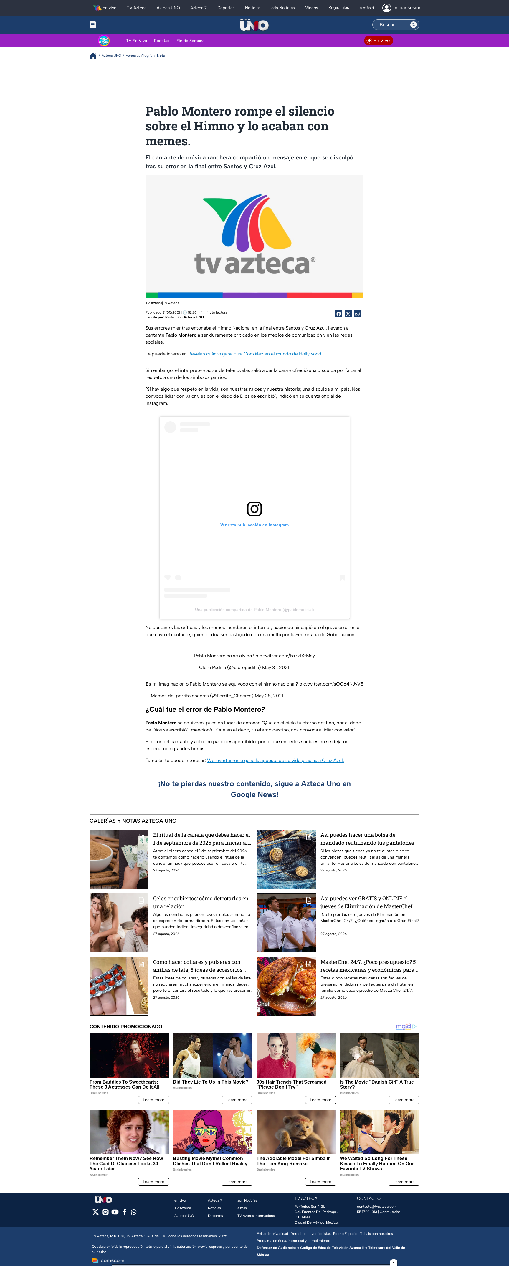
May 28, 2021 (269, 695)
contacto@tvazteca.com (377, 1207)
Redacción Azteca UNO (184, 317)
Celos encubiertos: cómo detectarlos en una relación (201, 902)
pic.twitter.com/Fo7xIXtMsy (285, 655)
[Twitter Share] (348, 313)
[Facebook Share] (338, 313)
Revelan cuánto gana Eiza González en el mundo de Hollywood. (255, 354)
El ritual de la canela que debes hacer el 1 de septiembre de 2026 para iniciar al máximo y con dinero (201, 839)
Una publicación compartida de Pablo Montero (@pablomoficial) (254, 609)
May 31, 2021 (275, 667)
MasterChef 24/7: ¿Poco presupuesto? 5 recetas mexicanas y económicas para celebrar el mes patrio (368, 966)
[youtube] (115, 1214)
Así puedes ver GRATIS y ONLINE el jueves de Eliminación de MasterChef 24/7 (366, 902)
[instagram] (105, 1214)
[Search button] (413, 24)
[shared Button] (357, 313)
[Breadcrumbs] (96, 55)
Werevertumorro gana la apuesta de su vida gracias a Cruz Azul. (275, 760)
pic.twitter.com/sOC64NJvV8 (331, 684)
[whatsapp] (134, 1213)
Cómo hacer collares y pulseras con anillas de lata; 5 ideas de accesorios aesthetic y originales (197, 966)
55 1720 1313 (367, 1212)
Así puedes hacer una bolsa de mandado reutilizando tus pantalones (367, 838)
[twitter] (95, 1214)
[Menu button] (113, 24)
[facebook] (124, 1214)
